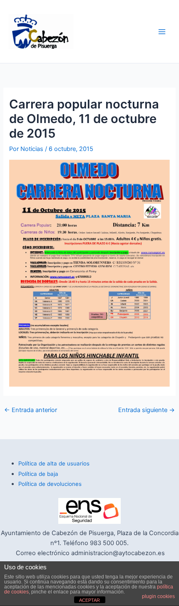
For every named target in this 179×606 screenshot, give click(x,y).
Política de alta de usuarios (54, 463)
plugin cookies (158, 596)
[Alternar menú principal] (162, 31)
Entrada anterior (30, 410)
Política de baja (38, 473)
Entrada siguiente (146, 410)
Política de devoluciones (50, 483)
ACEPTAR (89, 600)
